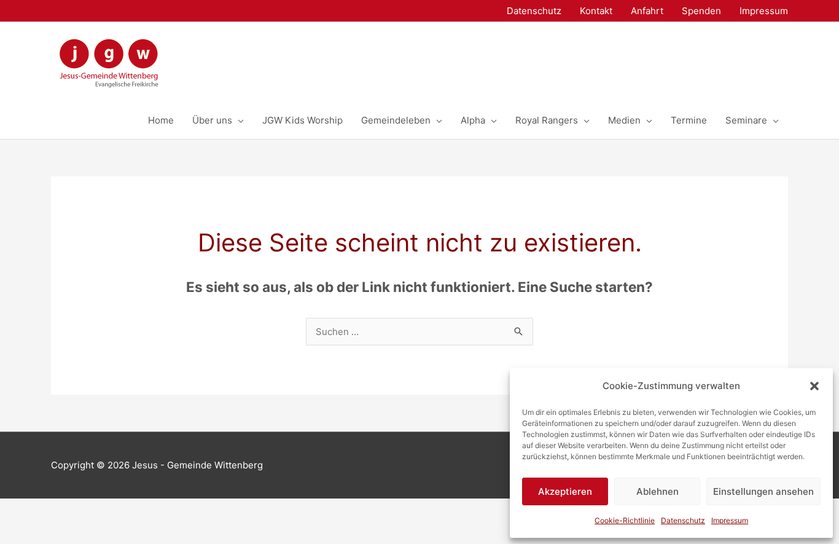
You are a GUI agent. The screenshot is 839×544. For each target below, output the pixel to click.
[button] (814, 386)
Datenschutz (683, 520)
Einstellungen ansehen (763, 491)
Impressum (729, 520)
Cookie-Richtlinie (625, 520)
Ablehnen (657, 491)
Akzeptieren (565, 491)
